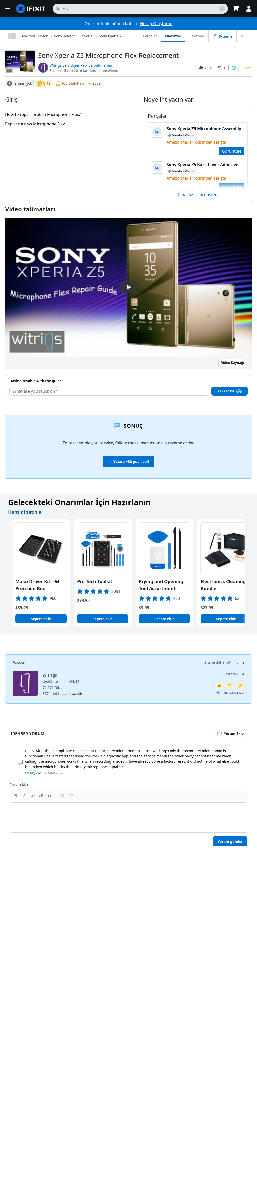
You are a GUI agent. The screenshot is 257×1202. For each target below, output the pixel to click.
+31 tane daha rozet (230, 692)
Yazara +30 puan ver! (131, 461)
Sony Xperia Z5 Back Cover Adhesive (202, 164)
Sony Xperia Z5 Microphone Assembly (204, 128)
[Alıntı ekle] (50, 795)
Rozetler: (234, 674)
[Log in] (249, 9)
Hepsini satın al (25, 512)
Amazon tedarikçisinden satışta (196, 142)
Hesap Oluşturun (156, 23)
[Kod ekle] (33, 795)
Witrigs (56, 65)
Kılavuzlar (173, 36)
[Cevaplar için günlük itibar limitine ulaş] (219, 686)
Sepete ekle (41, 618)
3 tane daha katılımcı (221, 662)
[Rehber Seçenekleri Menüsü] (242, 36)
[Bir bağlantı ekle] (41, 795)
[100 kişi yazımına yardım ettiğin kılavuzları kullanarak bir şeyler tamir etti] (240, 686)
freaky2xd (33, 773)
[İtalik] (24, 795)
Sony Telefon (65, 36)
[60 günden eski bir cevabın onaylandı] (230, 686)
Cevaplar (196, 36)
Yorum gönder (230, 841)
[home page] (31, 8)
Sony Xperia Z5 (111, 36)
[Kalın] (16, 795)
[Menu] (7, 8)
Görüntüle (231, 151)
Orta (46, 83)
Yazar (19, 663)
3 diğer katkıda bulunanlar (90, 65)
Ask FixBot (225, 391)
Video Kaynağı (232, 362)
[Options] (12, 36)
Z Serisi (87, 36)
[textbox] (128, 817)
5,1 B (208, 68)
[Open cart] (236, 9)
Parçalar (150, 36)
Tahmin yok (22, 83)
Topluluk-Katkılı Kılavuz (80, 83)
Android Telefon (35, 36)
